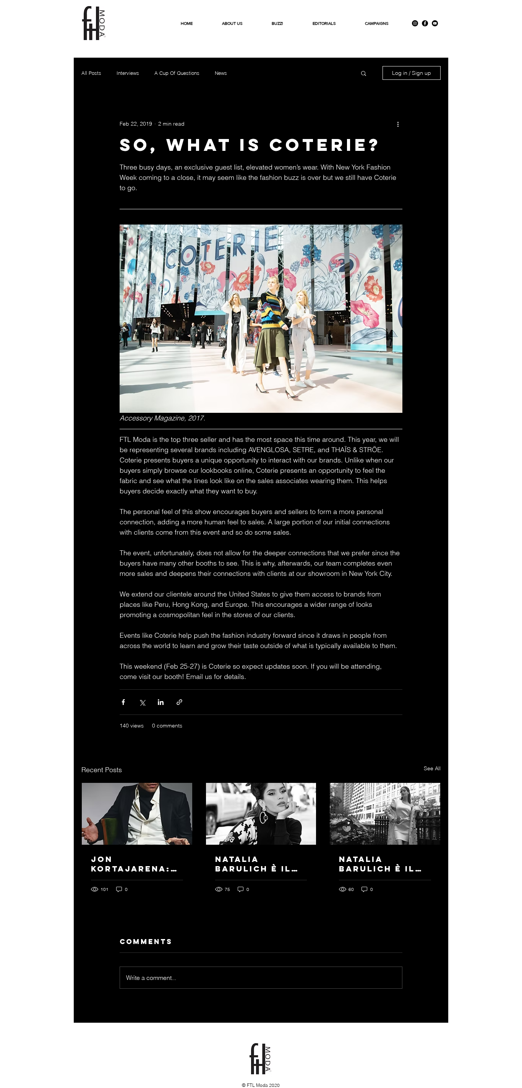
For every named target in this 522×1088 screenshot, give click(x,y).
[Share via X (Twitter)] (142, 702)
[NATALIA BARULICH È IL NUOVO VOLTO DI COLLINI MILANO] (385, 814)
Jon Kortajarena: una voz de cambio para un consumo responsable (136, 863)
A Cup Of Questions (176, 73)
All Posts (91, 73)
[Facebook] (425, 23)
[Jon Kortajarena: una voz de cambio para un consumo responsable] (137, 814)
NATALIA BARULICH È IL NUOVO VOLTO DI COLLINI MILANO (384, 863)
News (221, 73)
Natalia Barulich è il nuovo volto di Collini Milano (260, 863)
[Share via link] (179, 702)
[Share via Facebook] (123, 702)
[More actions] (397, 123)
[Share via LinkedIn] (160, 702)
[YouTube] (435, 23)
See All (432, 768)
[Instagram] (415, 23)
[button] (363, 73)
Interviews (128, 73)
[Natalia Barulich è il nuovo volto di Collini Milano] (261, 814)
